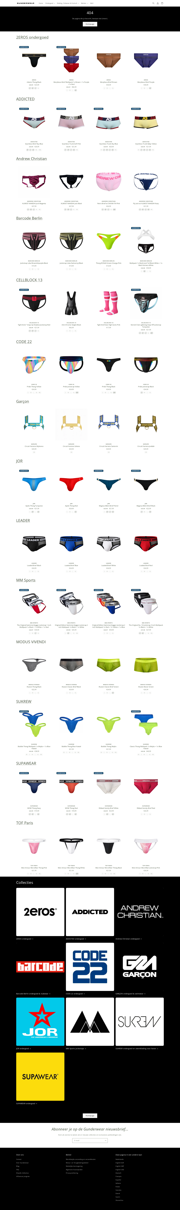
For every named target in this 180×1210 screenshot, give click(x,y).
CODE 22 (24, 341)
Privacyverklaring (72, 1173)
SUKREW (24, 701)
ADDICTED (25, 98)
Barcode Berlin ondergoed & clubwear (32, 994)
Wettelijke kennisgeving (74, 1166)
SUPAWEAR (26, 763)
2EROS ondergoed (32, 37)
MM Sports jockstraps (75, 1048)
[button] (50, 3)
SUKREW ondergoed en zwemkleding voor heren (136, 1048)
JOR (19, 460)
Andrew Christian (31, 158)
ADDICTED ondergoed (75, 939)
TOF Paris (24, 822)
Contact (18, 1159)
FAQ (17, 1170)
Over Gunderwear (22, 1163)
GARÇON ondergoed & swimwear (129, 994)
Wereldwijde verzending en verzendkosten (81, 1159)
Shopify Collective (22, 1173)
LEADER (23, 520)
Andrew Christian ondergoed (128, 939)
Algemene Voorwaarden (74, 1170)
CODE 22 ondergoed (74, 994)
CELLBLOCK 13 (29, 279)
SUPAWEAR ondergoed (25, 1103)
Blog (17, 1166)
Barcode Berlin (29, 218)
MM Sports (26, 580)
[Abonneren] (105, 1140)
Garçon (22, 401)
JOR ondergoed (22, 1048)
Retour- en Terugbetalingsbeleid (77, 1163)
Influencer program (23, 1176)
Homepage (90, 24)
